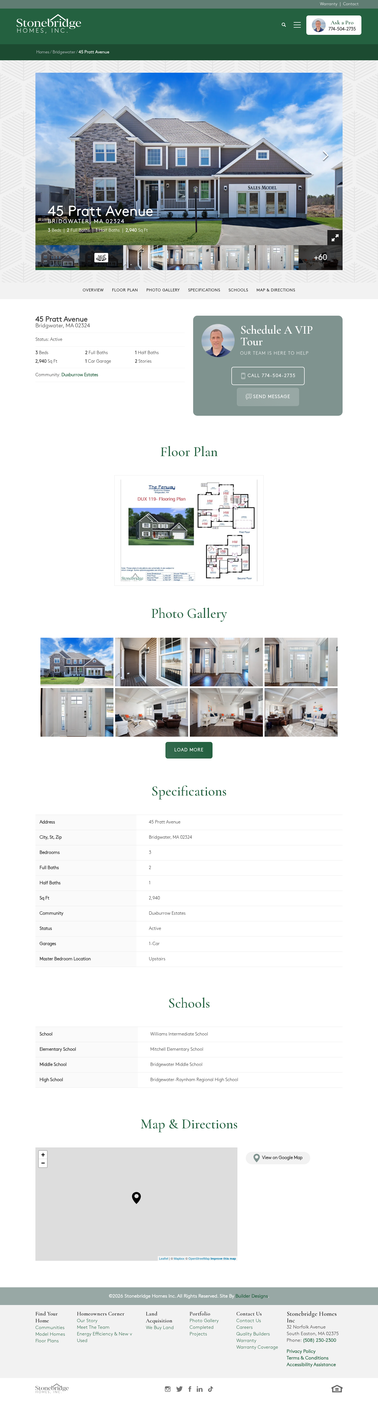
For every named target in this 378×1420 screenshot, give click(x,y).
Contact (351, 4)
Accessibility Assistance (311, 1365)
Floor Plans (47, 1341)
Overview (93, 290)
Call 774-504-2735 (272, 376)
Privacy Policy (301, 1351)
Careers (244, 1327)
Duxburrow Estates (79, 375)
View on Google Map (282, 1158)
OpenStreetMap (199, 1258)
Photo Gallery (163, 290)
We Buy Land (160, 1327)
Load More (189, 750)
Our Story (87, 1321)
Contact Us (248, 1321)
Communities (49, 1327)
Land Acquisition (159, 1317)
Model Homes (50, 1334)
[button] (284, 25)
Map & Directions (276, 290)
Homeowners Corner (101, 1314)
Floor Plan (125, 290)
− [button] (43, 1163)
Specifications (204, 290)
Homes (42, 52)
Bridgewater (64, 52)
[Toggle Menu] (297, 25)
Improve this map (223, 1258)
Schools (238, 290)
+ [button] (43, 1154)
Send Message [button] (271, 397)
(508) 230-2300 (319, 1340)
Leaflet (163, 1258)
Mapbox (179, 1258)
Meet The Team (93, 1327)
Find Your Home (46, 1317)
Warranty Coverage (257, 1347)
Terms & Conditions (307, 1358)
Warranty (328, 4)
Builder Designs (251, 1296)
